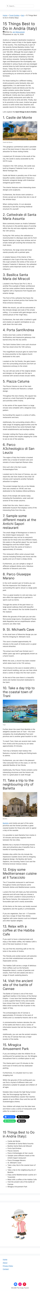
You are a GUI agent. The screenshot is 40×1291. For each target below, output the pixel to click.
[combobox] (20, 6)
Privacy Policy (8, 1266)
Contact (6, 1269)
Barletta (6, 823)
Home (5, 15)
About (5, 1263)
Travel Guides (14, 15)
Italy (22, 15)
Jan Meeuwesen (18, 32)
